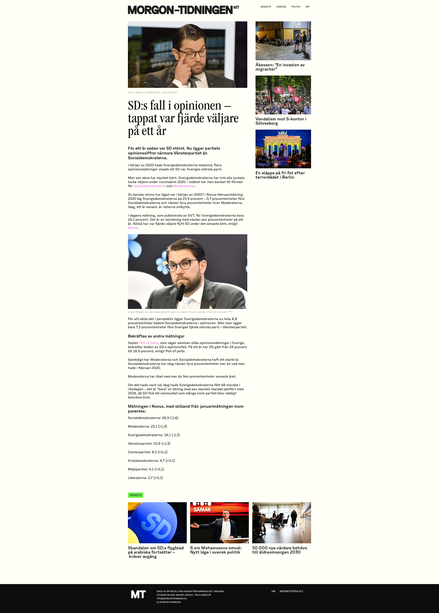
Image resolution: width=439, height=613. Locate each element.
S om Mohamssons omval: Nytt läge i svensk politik (216, 549)
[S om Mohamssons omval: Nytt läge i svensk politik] (219, 522)
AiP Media (171, 591)
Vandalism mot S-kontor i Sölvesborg (281, 121)
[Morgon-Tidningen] (184, 9)
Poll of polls (148, 343)
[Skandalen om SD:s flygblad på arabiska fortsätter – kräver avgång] (157, 522)
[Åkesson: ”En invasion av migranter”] (283, 40)
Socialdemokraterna (150, 186)
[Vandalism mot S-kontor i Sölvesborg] (283, 95)
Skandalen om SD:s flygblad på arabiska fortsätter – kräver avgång (156, 552)
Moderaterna (184, 186)
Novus (133, 228)
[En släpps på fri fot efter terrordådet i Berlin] (283, 149)
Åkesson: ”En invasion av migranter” (280, 66)
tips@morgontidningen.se (172, 598)
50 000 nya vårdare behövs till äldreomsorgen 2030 (279, 549)
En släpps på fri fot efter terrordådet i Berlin (280, 174)
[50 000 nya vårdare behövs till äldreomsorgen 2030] (281, 522)
